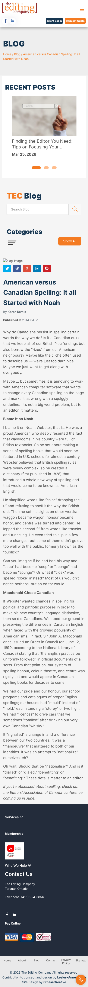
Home (7, 54)
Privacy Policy (66, 961)
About (22, 960)
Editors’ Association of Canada (36, 792)
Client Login (54, 20)
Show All (69, 241)
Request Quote (75, 20)
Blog (17, 54)
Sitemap (80, 960)
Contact (51, 960)
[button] (36, 167)
